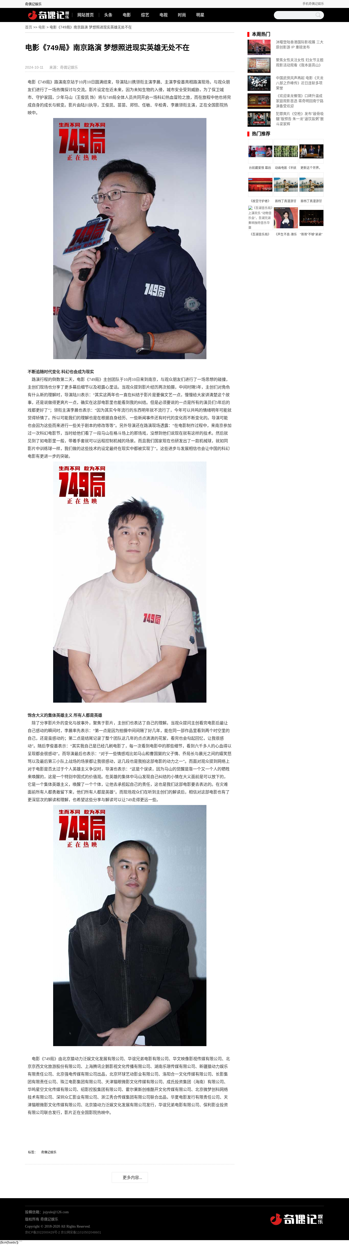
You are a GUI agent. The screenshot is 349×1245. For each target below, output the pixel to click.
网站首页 (85, 15)
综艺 (145, 15)
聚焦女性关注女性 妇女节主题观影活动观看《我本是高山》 (299, 62)
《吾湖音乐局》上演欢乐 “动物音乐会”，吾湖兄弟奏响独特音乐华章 (260, 235)
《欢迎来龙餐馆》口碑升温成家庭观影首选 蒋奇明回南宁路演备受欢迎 (299, 101)
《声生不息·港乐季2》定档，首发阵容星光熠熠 (285, 235)
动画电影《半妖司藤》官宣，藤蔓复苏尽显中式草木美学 (285, 168)
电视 (163, 15)
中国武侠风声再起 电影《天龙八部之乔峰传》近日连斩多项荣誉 (299, 83)
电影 (127, 15)
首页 (28, 27)
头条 (108, 15)
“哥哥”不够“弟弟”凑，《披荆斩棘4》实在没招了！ (311, 235)
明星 (200, 15)
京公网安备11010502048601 (81, 1232)
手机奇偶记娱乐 (313, 4)
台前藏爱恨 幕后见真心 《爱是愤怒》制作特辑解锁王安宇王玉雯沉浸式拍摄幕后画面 (260, 168)
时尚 (182, 15)
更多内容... (132, 1177)
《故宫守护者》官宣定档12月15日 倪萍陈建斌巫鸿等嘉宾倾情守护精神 (260, 201)
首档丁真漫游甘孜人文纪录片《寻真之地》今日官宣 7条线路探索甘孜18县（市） (286, 201)
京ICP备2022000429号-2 (42, 1232)
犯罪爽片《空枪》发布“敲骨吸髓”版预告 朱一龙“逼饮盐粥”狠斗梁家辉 (300, 119)
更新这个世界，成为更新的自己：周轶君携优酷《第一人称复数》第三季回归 (311, 168)
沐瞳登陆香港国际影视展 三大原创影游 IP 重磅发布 (299, 44)
